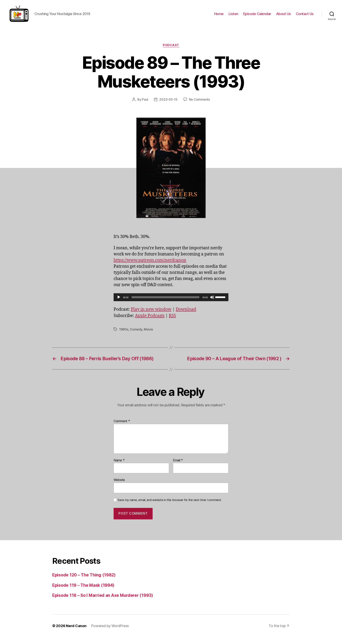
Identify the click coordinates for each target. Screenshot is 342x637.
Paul (145, 99)
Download (186, 309)
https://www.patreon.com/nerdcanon (150, 260)
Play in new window (151, 309)
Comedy (136, 329)
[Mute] (212, 297)
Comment (122, 421)
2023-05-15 (168, 99)
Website (119, 480)
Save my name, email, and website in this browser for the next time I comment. (170, 500)
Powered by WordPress (110, 626)
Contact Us (305, 14)
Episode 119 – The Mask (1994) (83, 585)
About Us (283, 14)
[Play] (119, 297)
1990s (123, 329)
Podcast (171, 45)
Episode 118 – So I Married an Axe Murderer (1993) (102, 595)
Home (219, 14)
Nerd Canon (76, 626)
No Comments (199, 99)
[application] (171, 297)
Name (119, 460)
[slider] (220, 296)
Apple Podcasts (149, 315)
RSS (172, 315)
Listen (233, 14)
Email (178, 460)
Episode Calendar (257, 14)
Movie (148, 329)
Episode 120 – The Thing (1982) (84, 574)
